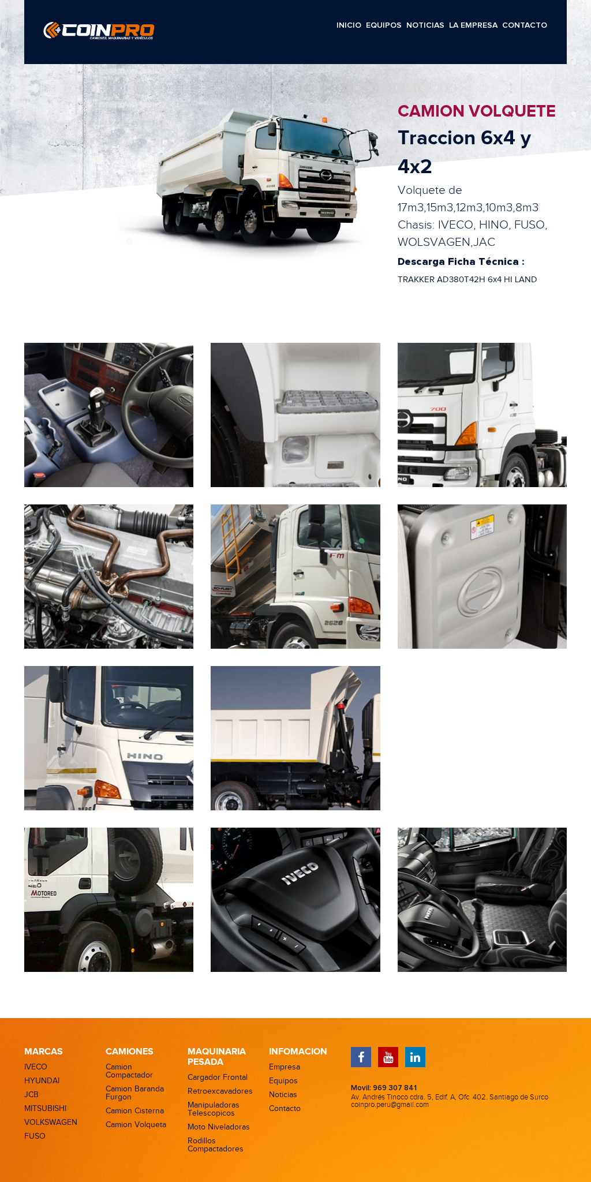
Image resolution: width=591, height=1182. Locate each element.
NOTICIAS (425, 25)
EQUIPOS (384, 25)
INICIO (348, 25)
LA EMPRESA (473, 25)
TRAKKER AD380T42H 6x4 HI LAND (467, 280)
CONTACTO (524, 25)
